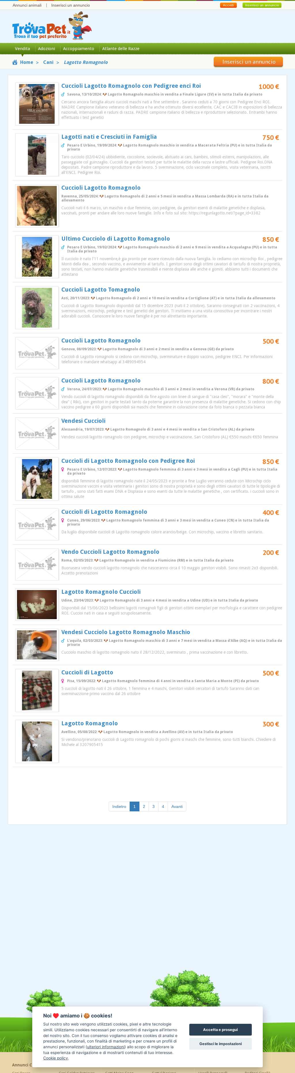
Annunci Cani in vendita (36, 1065)
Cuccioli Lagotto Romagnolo (101, 187)
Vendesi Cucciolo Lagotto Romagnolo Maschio (125, 632)
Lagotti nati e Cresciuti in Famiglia (109, 136)
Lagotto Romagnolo (89, 723)
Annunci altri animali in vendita (230, 1065)
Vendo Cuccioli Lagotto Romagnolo (110, 551)
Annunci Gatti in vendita (129, 1065)
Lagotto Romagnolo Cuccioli (101, 591)
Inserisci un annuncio (70, 5)
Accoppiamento (78, 48)
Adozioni (46, 48)
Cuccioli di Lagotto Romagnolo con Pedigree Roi (128, 460)
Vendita (22, 48)
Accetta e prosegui (220, 1030)
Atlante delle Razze (120, 48)
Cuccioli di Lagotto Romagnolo (104, 511)
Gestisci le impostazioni (220, 1044)
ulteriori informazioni (105, 1047)
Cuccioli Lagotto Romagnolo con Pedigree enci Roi (131, 85)
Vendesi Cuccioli (83, 420)
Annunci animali (27, 5)
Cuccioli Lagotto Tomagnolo (100, 289)
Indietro (119, 806)
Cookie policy (55, 1058)
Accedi (228, 5)
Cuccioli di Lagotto (87, 672)
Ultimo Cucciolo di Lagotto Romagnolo (115, 238)
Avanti (177, 806)
